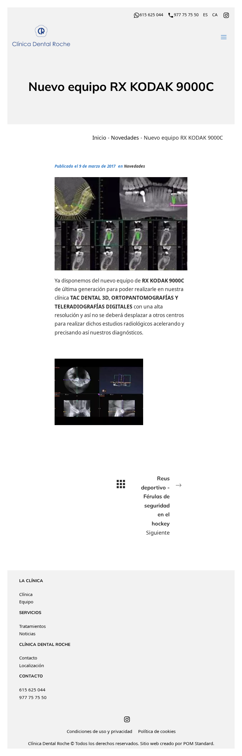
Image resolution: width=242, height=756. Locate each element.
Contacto (28, 658)
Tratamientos (32, 626)
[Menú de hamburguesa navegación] (223, 36)
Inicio (99, 137)
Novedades (125, 137)
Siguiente (155, 505)
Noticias (27, 633)
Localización (31, 665)
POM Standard (198, 743)
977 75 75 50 (33, 697)
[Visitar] (226, 14)
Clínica (25, 594)
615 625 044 (32, 690)
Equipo (26, 602)
